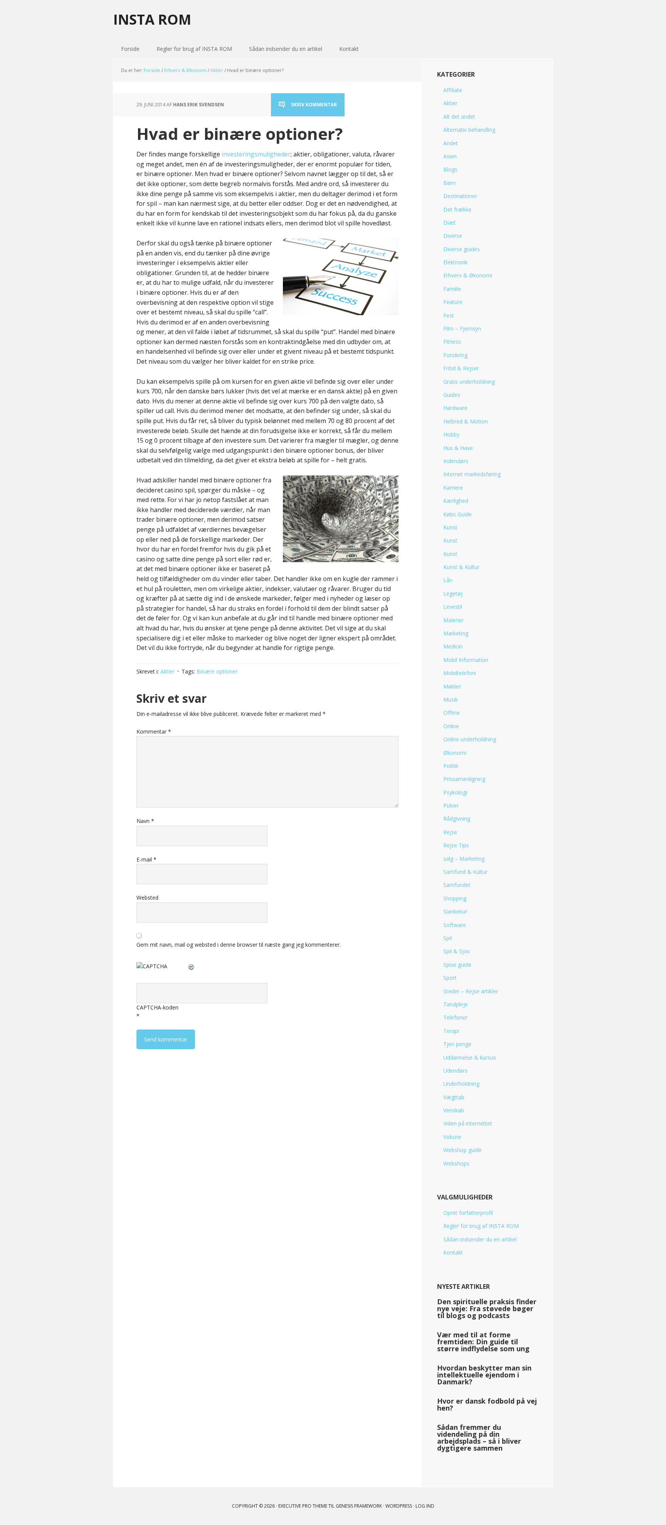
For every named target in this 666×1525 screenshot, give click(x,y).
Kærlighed (455, 500)
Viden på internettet (467, 1123)
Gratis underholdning (469, 381)
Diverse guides (461, 249)
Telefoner (455, 1017)
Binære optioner (217, 671)
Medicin (452, 646)
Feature (452, 302)
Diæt (449, 222)
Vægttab (453, 1097)
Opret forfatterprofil (468, 1212)
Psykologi (455, 792)
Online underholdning (469, 739)
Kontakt (453, 1252)
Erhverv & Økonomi (467, 275)
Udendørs (455, 1070)
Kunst (450, 527)
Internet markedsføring (472, 474)
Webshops (456, 1163)
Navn (145, 821)
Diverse (452, 235)
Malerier (453, 620)
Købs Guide (457, 514)
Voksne (452, 1136)
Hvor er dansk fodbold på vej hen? (487, 1404)
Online (451, 726)
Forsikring (455, 355)
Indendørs (455, 461)
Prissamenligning (464, 779)
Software (454, 925)
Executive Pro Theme (302, 1506)
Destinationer (460, 196)
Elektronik (455, 262)
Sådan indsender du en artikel (479, 1239)
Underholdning (461, 1083)
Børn (449, 182)
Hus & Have (458, 448)
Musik (450, 699)
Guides (451, 394)
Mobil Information (465, 659)
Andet (450, 143)
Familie (452, 288)
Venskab (453, 1110)
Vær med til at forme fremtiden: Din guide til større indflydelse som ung (483, 1341)
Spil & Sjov (456, 951)
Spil (447, 938)
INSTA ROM (152, 19)
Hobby (451, 434)
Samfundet (457, 884)
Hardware (455, 407)
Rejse (450, 832)
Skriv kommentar (314, 104)
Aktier (167, 671)
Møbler (452, 686)
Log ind (424, 1506)
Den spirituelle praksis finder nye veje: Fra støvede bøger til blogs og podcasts (486, 1308)
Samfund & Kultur (465, 871)
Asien (450, 156)
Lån (447, 580)
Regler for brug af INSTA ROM (481, 1225)
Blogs (450, 169)
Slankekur (455, 911)
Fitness (452, 341)
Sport (450, 977)
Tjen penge (457, 1044)
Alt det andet (459, 116)
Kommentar (153, 731)
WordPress (398, 1506)
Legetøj (452, 593)
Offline (451, 712)
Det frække (457, 209)
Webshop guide (462, 1150)
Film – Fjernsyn (462, 328)
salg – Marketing (463, 858)
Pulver (451, 805)
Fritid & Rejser (461, 368)
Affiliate (452, 90)
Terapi (451, 1031)
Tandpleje (455, 1004)
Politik (450, 765)
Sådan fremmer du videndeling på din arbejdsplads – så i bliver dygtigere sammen (479, 1438)
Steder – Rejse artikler (470, 991)
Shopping (454, 898)
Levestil (452, 606)
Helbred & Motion (465, 421)
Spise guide (457, 964)
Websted (147, 897)
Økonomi (454, 752)
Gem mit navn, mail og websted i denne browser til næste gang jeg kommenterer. (238, 944)
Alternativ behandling (469, 129)
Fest (448, 315)
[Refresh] (191, 966)
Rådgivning (456, 818)
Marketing (455, 633)
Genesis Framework (359, 1506)
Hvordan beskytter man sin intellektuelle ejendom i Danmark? (484, 1374)
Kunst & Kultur (461, 567)
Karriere (453, 487)
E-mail (146, 859)
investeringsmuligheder (256, 154)
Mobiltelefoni (459, 673)
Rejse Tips (456, 845)
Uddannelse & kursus (469, 1057)
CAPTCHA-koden (157, 1007)
